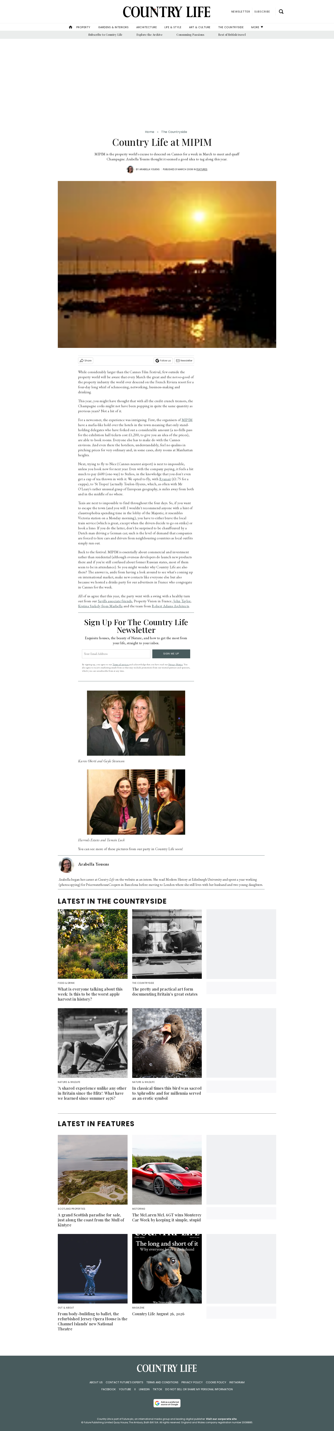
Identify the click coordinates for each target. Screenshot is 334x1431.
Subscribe (262, 12)
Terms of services (120, 664)
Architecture (146, 27)
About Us (96, 1382)
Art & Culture (199, 27)
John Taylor (181, 601)
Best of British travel (232, 35)
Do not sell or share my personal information (199, 1389)
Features (201, 169)
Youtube (125, 1389)
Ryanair (165, 479)
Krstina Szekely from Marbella (100, 606)
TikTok (157, 1389)
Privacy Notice (175, 664)
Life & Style (172, 27)
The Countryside (231, 27)
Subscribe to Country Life (105, 35)
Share (87, 360)
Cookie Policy (216, 1382)
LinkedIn (144, 1389)
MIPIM (187, 420)
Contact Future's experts (124, 1382)
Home (149, 132)
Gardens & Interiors (113, 27)
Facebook (108, 1389)
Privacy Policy (192, 1382)
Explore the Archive (149, 35)
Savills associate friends (115, 601)
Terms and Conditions (162, 1382)
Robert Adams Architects (170, 606)
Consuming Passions (190, 35)
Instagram (237, 1382)
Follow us (165, 360)
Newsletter (186, 360)
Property (83, 27)
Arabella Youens (149, 169)
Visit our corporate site (221, 1419)
